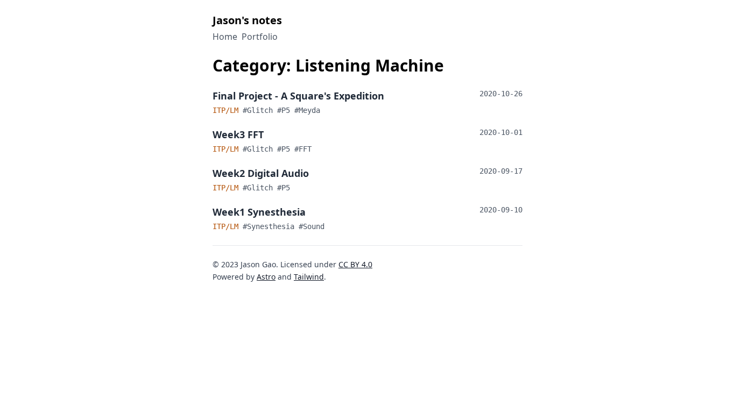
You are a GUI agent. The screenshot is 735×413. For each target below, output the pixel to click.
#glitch (260, 110)
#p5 (285, 110)
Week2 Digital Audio (261, 173)
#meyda (307, 110)
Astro (266, 277)
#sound (311, 226)
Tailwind (309, 277)
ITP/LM (228, 110)
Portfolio (260, 36)
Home (225, 36)
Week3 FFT (238, 134)
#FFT (303, 149)
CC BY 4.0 (355, 264)
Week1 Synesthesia (259, 211)
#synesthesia (271, 226)
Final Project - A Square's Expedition (298, 95)
